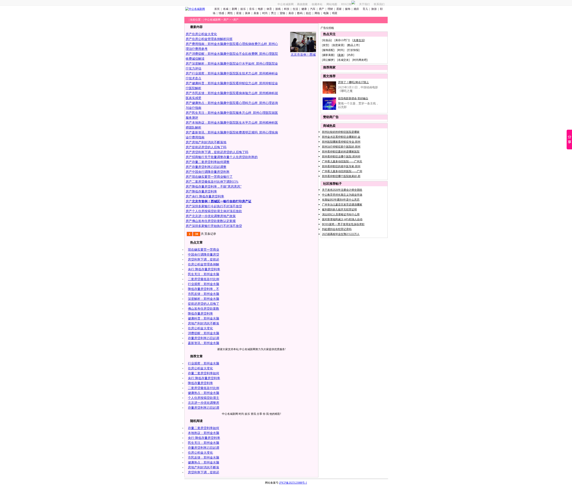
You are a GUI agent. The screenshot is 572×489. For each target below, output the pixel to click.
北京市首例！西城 (303, 54)
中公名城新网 (286, 4)
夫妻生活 (358, 40)
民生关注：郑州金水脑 (203, 274)
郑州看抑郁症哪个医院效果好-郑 (341, 176)
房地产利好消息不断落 (203, 323)
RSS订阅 (346, 4)
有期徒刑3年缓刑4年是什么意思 (341, 199)
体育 (269, 9)
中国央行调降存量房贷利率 (210, 172)
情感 (221, 13)
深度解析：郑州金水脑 (203, 299)
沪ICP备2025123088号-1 (293, 482)
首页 (217, 9)
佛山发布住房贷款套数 (203, 308)
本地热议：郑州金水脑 (203, 433)
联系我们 (379, 4)
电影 (260, 9)
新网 (234, 9)
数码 (300, 13)
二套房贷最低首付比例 (203, 279)
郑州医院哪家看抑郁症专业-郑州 (341, 141)
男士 (273, 13)
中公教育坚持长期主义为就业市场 (342, 194)
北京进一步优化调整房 (203, 402)
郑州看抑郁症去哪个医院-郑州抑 (341, 156)
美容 (291, 13)
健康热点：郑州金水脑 (203, 393)
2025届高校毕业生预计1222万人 (341, 234)
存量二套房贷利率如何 (203, 373)
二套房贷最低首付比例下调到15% (215, 181)
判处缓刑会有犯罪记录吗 (336, 229)
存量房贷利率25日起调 (203, 338)
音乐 (251, 9)
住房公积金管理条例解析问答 (212, 39)
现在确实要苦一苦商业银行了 (212, 176)
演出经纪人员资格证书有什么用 (341, 214)
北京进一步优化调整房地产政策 (214, 216)
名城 (225, 9)
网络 (317, 13)
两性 (230, 13)
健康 (304, 9)
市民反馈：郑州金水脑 (203, 294)
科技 (286, 9)
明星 (334, 13)
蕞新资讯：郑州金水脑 (203, 343)
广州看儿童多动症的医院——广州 (342, 171)
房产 (321, 9)
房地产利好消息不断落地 (209, 142)
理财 (330, 9)
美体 (247, 13)
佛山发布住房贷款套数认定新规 (214, 221)
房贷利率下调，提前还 (203, 259)
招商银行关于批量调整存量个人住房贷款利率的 (225, 157)
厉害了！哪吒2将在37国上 (353, 82)
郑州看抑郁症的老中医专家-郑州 (341, 166)
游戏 (278, 9)
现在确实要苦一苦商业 (203, 249)
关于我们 (364, 4)
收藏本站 (317, 4)
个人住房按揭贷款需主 (203, 398)
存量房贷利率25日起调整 (209, 167)
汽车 (312, 9)
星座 (239, 13)
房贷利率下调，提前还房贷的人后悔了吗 (220, 152)
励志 (308, 13)
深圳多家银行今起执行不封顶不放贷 (217, 206)
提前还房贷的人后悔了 (203, 303)
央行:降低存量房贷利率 (208, 196)
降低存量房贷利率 (204, 191)
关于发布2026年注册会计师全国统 (342, 189)
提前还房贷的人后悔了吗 (209, 147)
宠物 (282, 13)
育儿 (365, 9)
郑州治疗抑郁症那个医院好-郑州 (341, 146)
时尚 (265, 13)
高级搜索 (302, 4)
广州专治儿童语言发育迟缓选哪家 (342, 204)
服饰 (347, 9)
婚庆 (356, 9)
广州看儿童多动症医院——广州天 (342, 161)
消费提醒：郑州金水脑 (203, 333)
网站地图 (331, 4)
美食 (256, 13)
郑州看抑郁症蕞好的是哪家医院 (341, 151)
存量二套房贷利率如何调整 (210, 162)
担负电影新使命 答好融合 (353, 98)
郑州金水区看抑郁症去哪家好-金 (341, 136)
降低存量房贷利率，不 (203, 289)
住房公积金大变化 (204, 34)
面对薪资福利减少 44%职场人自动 (342, 219)
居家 (339, 9)
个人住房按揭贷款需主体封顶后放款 (217, 211)
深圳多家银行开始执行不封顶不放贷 (217, 226)
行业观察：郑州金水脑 (203, 284)
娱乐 (243, 9)
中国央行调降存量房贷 (203, 254)
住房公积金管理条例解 (203, 264)
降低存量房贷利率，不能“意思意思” (217, 186)
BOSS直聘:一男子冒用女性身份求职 (343, 224)
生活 (295, 9)
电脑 (326, 13)
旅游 (374, 9)
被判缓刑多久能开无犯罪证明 (339, 209)
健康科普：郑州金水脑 (203, 318)
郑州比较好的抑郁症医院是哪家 (341, 131)
